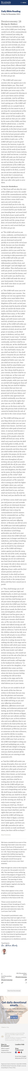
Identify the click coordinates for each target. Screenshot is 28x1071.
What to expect (5, 1048)
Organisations (5, 1050)
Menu (24, 2)
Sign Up (15, 1017)
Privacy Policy (12, 1067)
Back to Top (5, 1027)
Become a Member (6, 1052)
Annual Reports (5, 1067)
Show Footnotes (6, 834)
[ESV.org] (2, 1036)
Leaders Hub (19, 1044)
